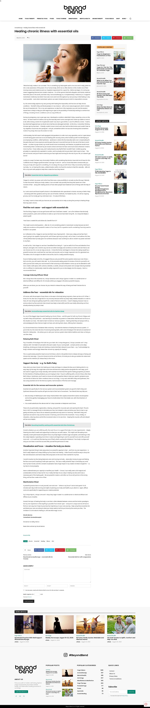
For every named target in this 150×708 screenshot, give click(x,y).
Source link (26, 535)
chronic (31, 541)
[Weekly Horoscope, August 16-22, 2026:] (120, 130)
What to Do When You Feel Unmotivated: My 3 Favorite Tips (105, 82)
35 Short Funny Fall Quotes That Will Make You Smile (104, 95)
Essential (36, 541)
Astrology (100, 105)
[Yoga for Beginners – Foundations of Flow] (119, 56)
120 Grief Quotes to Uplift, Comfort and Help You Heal (103, 158)
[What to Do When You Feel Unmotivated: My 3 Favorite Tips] (119, 82)
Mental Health (101, 78)
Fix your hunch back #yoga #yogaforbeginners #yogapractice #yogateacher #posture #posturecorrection (103, 190)
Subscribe (131, 691)
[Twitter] (23, 696)
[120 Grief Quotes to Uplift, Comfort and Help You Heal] (120, 159)
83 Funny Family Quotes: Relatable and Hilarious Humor (103, 144)
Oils (53, 541)
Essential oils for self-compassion (79, 557)
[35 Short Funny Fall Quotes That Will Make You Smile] (119, 96)
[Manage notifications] (146, 704)
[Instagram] (20, 696)
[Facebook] (16, 696)
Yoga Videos (100, 52)
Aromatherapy (18, 27)
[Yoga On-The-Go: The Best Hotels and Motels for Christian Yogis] (119, 69)
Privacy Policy (124, 695)
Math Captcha (27, 594)
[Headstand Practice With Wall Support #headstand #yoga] (29, 624)
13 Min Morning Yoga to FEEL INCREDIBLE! (103, 172)
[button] (130, 18)
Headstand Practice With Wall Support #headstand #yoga (28, 638)
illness (48, 541)
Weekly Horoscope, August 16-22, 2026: (101, 129)
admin (16, 641)
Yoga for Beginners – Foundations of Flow (104, 55)
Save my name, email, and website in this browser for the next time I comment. (44, 590)
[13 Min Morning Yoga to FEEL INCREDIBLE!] (120, 173)
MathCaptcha (29, 596)
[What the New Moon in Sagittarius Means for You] (119, 109)
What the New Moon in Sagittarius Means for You (104, 108)
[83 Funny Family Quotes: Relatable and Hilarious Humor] (120, 145)
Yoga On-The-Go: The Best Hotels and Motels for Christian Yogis (105, 68)
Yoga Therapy (101, 65)
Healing (43, 541)
